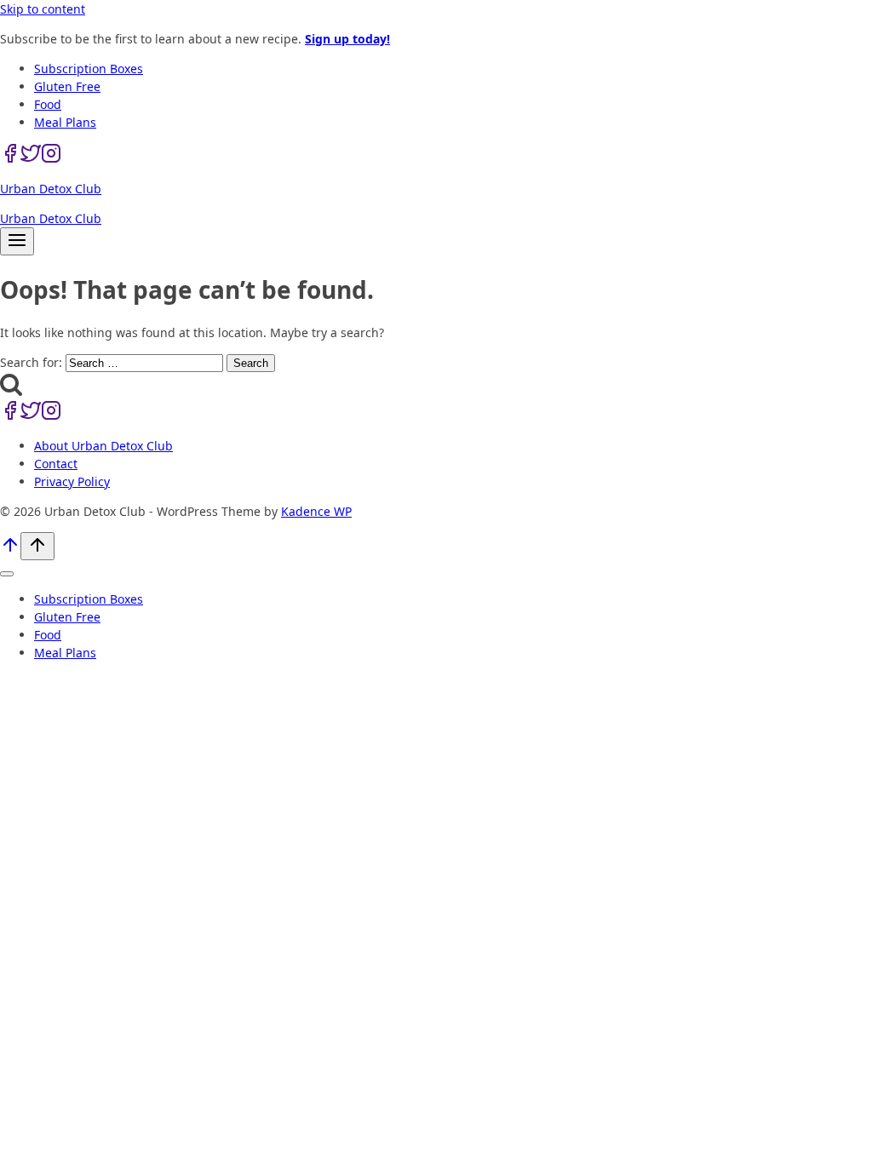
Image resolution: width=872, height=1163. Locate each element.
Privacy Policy (72, 481)
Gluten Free (67, 86)
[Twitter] (30, 159)
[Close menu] (7, 573)
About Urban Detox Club (103, 446)
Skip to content (42, 9)
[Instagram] (51, 159)
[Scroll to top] (10, 550)
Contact (55, 463)
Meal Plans (65, 122)
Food (47, 104)
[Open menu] (17, 241)
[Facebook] (10, 159)
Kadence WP (316, 511)
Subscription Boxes (88, 68)
